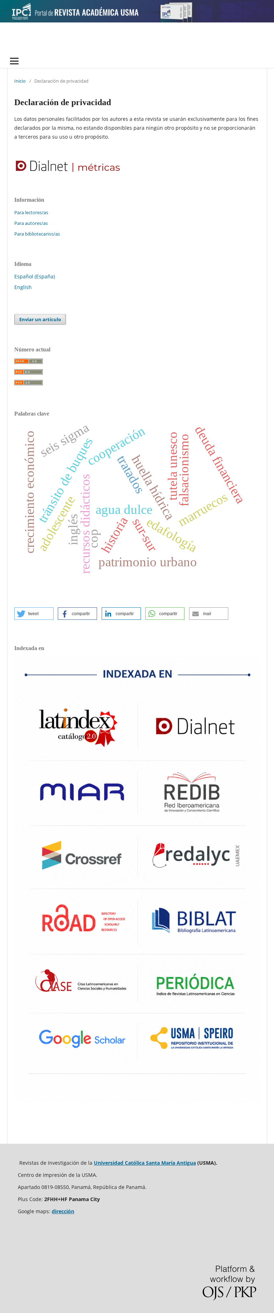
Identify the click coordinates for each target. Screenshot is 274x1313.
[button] (34, 613)
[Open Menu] (14, 61)
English (23, 287)
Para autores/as (31, 223)
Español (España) (34, 276)
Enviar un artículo (40, 319)
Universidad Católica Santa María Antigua (145, 1162)
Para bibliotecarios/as (37, 234)
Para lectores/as (31, 212)
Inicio (20, 81)
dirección (63, 1211)
